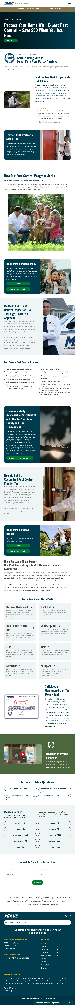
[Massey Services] (9, 3)
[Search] (6, 922)
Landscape (44, 949)
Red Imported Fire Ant (20, 631)
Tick (55, 651)
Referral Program (10, 988)
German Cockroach (20, 611)
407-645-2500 (9, 948)
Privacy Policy (45, 965)
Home (6, 19)
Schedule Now (38, 882)
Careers (43, 958)
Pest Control (46, 122)
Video (23, 754)
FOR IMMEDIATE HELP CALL (37, 8)
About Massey (46, 955)
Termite (43, 943)
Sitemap (44, 968)
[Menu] (69, 3)
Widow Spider (55, 631)
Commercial (45, 952)
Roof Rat (55, 611)
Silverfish (20, 670)
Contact (43, 962)
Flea (20, 651)
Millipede (55, 670)
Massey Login (8, 990)
